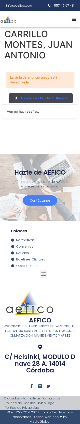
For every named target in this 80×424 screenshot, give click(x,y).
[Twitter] (48, 386)
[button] (74, 19)
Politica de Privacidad (22, 407)
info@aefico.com (19, 5)
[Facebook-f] (32, 386)
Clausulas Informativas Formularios (32, 398)
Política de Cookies (20, 403)
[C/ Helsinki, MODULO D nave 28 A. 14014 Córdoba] (40, 347)
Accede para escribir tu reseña (43, 98)
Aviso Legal (46, 403)
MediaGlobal (40, 421)
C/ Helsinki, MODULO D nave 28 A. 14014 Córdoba (40, 364)
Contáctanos (40, 200)
